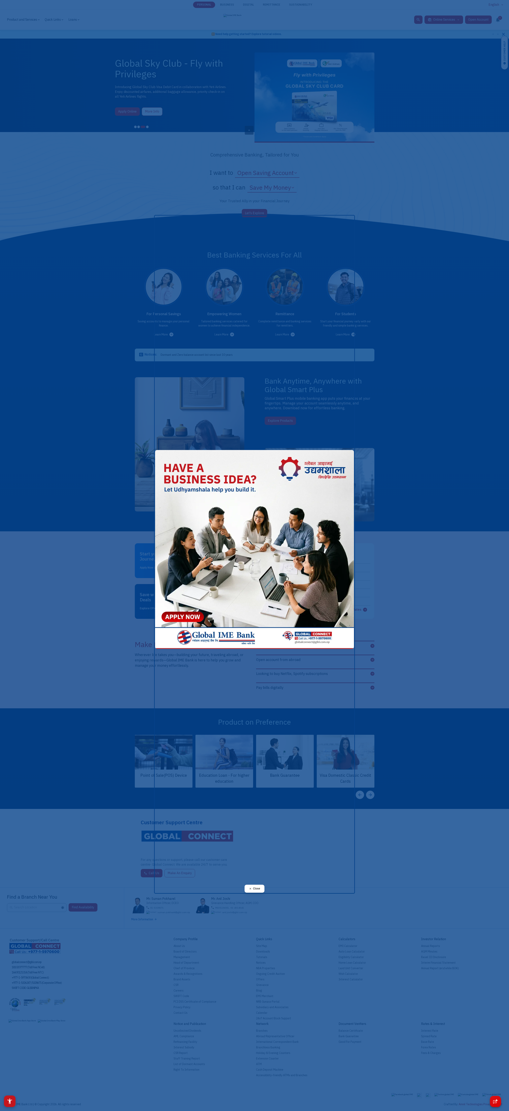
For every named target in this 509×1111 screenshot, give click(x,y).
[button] (10, 1101)
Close (256, 888)
